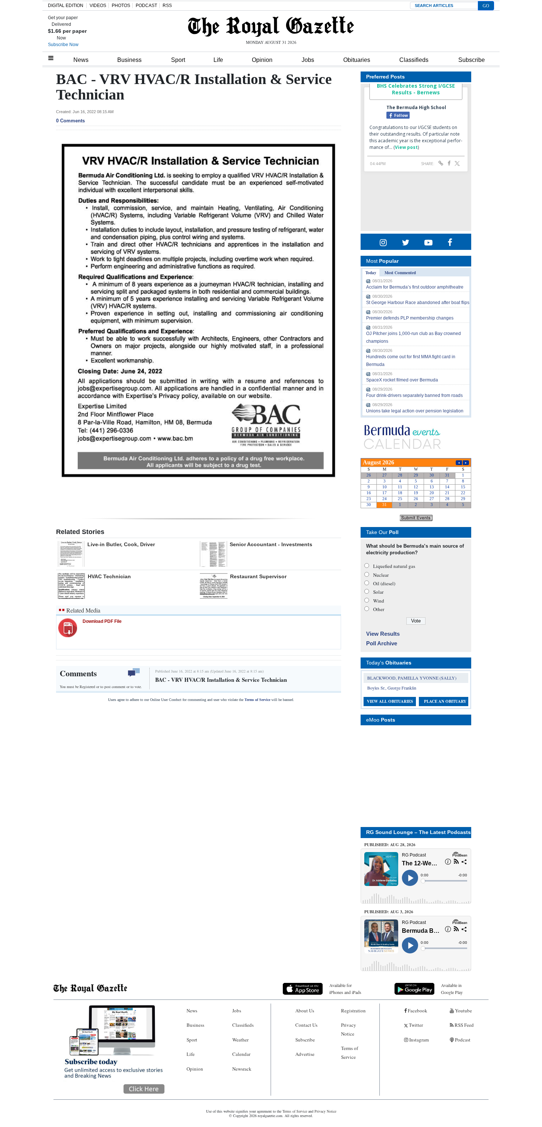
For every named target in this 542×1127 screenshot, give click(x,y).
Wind (378, 600)
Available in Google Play (452, 988)
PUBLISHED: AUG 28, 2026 (390, 845)
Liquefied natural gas (394, 566)
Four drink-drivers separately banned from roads (414, 395)
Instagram (418, 1039)
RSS (167, 5)
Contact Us (306, 1025)
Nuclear (381, 575)
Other (378, 609)
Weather (240, 1039)
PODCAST (146, 5)
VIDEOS (98, 5)
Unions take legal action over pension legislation (414, 411)
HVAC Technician (109, 576)
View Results (383, 634)
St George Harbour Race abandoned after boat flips (417, 302)
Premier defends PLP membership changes (410, 318)
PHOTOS (121, 5)
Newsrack (241, 1068)
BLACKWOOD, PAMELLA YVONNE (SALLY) (411, 678)
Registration (353, 1010)
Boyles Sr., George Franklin (391, 688)
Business (129, 60)
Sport (178, 60)
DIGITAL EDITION (65, 5)
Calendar (241, 1054)
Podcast (462, 1039)
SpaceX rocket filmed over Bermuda (402, 380)
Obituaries (356, 60)
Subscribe (471, 60)
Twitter (415, 1025)
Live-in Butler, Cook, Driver (121, 544)
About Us (304, 1010)
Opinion (262, 60)
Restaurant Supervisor (258, 576)
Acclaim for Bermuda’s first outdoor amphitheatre (414, 287)
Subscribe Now (63, 44)
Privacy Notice (348, 1029)
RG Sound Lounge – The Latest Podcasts (418, 832)
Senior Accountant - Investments (271, 544)
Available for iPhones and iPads (345, 988)
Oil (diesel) (384, 583)
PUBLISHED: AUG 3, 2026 (388, 912)
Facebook (417, 1010)
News (80, 60)
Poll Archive (381, 643)
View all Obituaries (390, 701)
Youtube (463, 1010)
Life (218, 60)
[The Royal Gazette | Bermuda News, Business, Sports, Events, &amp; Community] (271, 26)
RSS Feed (464, 1025)
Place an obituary (445, 701)
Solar (378, 592)
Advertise (305, 1054)
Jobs (308, 60)
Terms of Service (257, 700)
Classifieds (413, 60)
